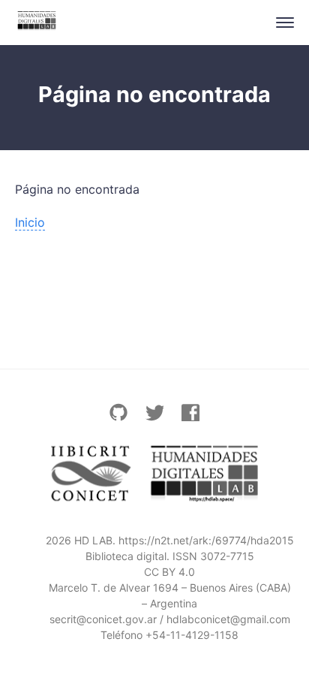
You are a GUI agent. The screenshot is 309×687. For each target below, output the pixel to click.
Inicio (30, 222)
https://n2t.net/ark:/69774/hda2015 (206, 540)
